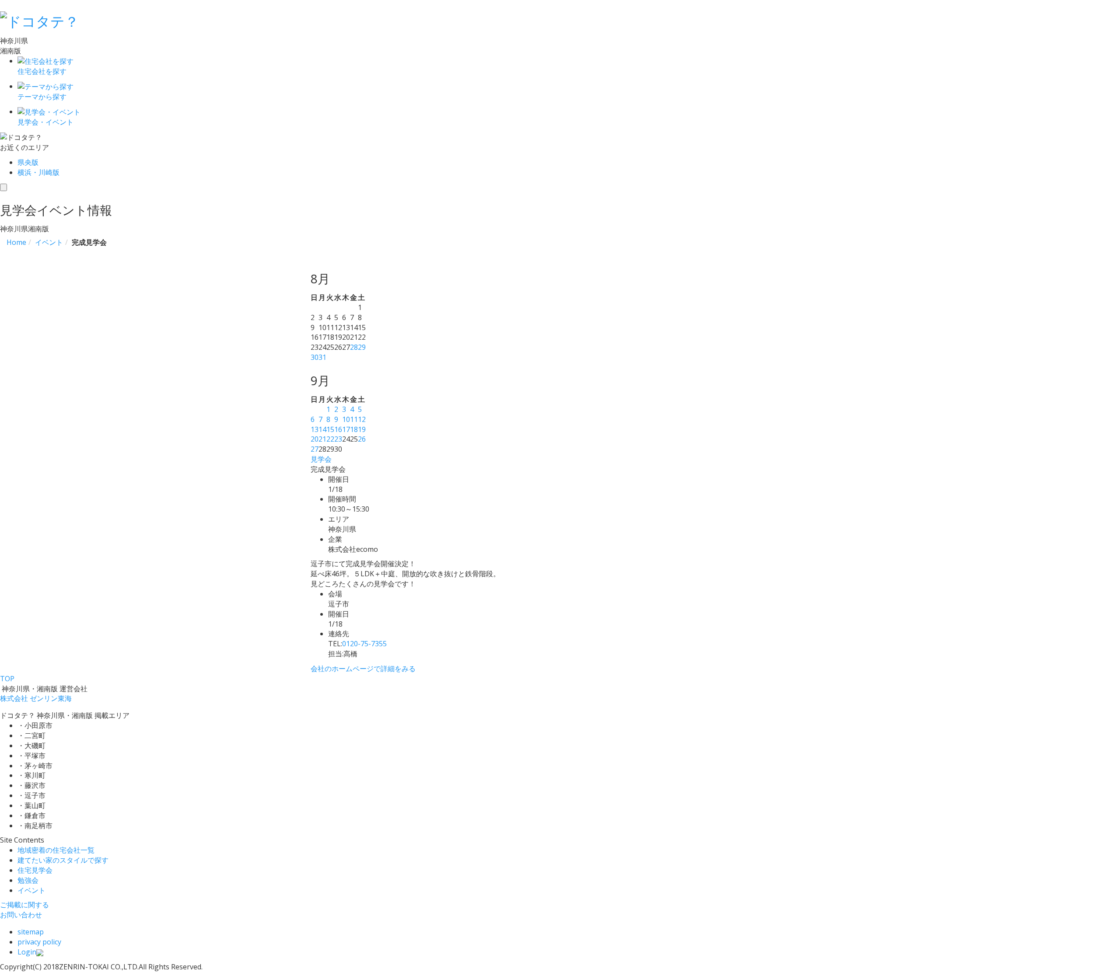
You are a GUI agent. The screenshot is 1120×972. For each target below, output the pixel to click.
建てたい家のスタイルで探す (63, 860)
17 (346, 429)
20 (314, 439)
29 (362, 347)
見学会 (321, 459)
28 (354, 347)
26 (362, 439)
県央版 (28, 162)
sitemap (31, 932)
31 (322, 357)
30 (314, 357)
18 (354, 429)
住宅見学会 (35, 870)
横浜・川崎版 (39, 172)
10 (346, 419)
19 (362, 429)
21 (322, 439)
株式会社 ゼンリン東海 (36, 698)
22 (330, 439)
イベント (32, 890)
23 (338, 439)
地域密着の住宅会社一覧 (56, 850)
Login (27, 952)
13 (314, 429)
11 (354, 419)
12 (362, 419)
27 (314, 449)
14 (322, 429)
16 (338, 429)
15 (330, 429)
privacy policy (39, 942)
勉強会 (28, 880)
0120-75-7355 (364, 643)
